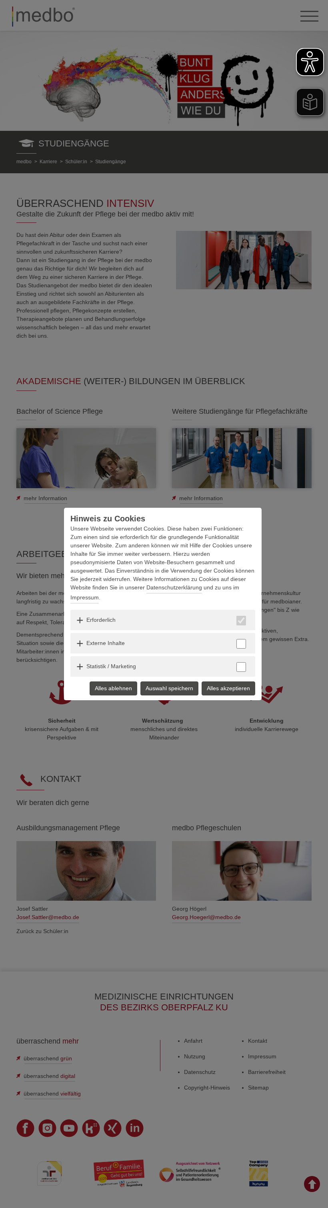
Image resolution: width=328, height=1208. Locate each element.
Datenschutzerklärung (174, 587)
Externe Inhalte (105, 643)
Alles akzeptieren (228, 688)
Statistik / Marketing (111, 666)
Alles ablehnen (113, 688)
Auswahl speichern (169, 688)
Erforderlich (101, 620)
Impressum (84, 597)
